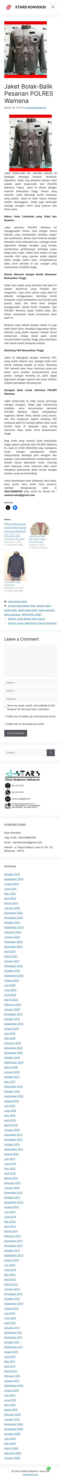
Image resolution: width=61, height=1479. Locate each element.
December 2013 (13, 1241)
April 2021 (10, 951)
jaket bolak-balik (17, 601)
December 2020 (13, 966)
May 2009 (10, 1443)
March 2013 (11, 1284)
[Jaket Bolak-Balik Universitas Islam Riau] (15, 528)
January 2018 (12, 1072)
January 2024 (12, 937)
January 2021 (12, 961)
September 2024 (14, 927)
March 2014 (11, 1231)
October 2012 (12, 1298)
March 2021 (11, 956)
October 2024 (12, 922)
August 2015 (11, 1154)
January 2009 (12, 1458)
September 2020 (14, 975)
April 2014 (10, 1226)
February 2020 (12, 1004)
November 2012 (13, 1294)
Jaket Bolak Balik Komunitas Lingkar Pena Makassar (37, 539)
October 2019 (12, 1019)
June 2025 (10, 888)
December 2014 (13, 1192)
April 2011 (9, 1366)
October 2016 (12, 1091)
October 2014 (12, 1197)
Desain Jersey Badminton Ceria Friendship (32, 623)
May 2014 (9, 1221)
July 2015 (9, 1159)
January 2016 (12, 1130)
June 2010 (10, 1400)
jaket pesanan (47, 610)
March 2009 (11, 1448)
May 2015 (9, 1168)
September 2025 (13, 879)
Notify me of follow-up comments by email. (31, 716)
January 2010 (12, 1419)
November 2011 (13, 1337)
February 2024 (12, 932)
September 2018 (13, 1062)
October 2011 (11, 1342)
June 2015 (10, 1163)
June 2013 (10, 1269)
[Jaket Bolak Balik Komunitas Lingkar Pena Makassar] (40, 528)
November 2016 (13, 1086)
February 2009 (12, 1453)
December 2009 (13, 1424)
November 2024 (13, 917)
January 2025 (12, 908)
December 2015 (13, 1134)
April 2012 (10, 1323)
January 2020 (12, 1009)
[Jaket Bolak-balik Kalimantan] (15, 566)
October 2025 (12, 874)
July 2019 (9, 1033)
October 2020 (12, 970)
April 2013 (10, 1279)
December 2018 (13, 1048)
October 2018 (12, 1057)
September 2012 (13, 1303)
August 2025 (11, 884)
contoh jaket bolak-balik (21, 605)
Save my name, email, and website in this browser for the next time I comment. (31, 707)
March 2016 (11, 1125)
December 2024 (13, 913)
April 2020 (10, 995)
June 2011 (10, 1356)
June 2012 (10, 1318)
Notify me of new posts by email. (25, 724)
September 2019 (13, 1023)
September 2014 (13, 1202)
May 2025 (10, 893)
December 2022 (13, 946)
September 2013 (13, 1255)
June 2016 (10, 1110)
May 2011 (9, 1361)
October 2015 (12, 1144)
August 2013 (11, 1260)
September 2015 (13, 1149)
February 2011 (12, 1376)
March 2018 (11, 1067)
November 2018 (13, 1052)
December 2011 (13, 1332)
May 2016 (9, 1115)
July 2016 (9, 1105)
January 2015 (12, 1187)
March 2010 (11, 1409)
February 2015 (12, 1183)
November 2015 (13, 1139)
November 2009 (13, 1429)
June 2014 (10, 1216)
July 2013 (9, 1265)
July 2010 (9, 1395)
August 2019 (11, 1028)
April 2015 (10, 1173)
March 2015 (11, 1178)
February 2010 (12, 1414)
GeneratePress (30, 1474)
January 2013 (12, 1289)
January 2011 (11, 1380)
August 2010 (11, 1390)
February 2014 (12, 1236)
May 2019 (9, 1038)
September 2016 (13, 1096)
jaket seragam (12, 614)
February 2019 (12, 1043)
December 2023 (13, 941)
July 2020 (9, 985)
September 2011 (13, 1347)
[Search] (51, 752)
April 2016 (10, 1120)
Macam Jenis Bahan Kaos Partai (26, 618)
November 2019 (13, 1014)
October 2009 (12, 1433)
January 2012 (12, 1327)
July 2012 (9, 1313)
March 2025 (11, 903)
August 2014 (11, 1207)
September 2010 (13, 1385)
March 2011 (10, 1371)
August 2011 (11, 1351)
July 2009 (10, 1438)
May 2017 (9, 1081)
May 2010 (9, 1405)
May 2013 (9, 1274)
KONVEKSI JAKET (32, 614)
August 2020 (11, 980)
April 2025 (10, 898)
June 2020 (10, 990)
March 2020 (11, 999)
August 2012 (11, 1308)
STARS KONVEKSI (30, 7)
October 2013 (12, 1250)
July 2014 (9, 1212)
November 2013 (13, 1245)
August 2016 (11, 1101)
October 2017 (12, 1077)
